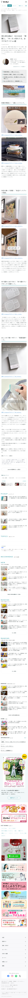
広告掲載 (10, 981)
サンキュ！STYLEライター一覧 (7, 986)
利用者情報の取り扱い (5, 982)
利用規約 (14, 981)
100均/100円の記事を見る (14, 715)
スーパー (14, 5)
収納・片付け (5, 945)
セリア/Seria (4, 828)
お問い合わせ (3, 981)
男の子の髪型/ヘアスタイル (7, 830)
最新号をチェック (14, 797)
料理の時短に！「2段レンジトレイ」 (11, 71)
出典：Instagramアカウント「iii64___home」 (11, 314)
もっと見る (14, 632)
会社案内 (3, 988)
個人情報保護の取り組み (11, 988)
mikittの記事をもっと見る (14, 469)
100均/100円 (13, 8)
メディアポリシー (20, 981)
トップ (2, 8)
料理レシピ (21, 5)
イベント (16, 833)
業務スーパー (4, 833)
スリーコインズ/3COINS (20, 478)
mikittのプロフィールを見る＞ (19, 66)
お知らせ (12, 982)
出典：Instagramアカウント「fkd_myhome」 (11, 376)
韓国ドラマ (21, 830)
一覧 (25, 737)
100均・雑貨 (7, 8)
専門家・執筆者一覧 (13, 985)
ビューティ (4, 5)
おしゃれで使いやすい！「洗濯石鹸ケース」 (13, 81)
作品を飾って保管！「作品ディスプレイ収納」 (14, 74)
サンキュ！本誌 (23, 833)
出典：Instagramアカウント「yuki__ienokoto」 (12, 226)
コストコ (10, 833)
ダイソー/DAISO (12, 828)
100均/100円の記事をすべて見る (14, 594)
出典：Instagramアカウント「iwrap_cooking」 (12, 135)
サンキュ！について (5, 985)
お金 (3, 937)
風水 (15, 830)
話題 (26, 5)
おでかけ (3, 835)
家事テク (4, 941)
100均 (9, 5)
